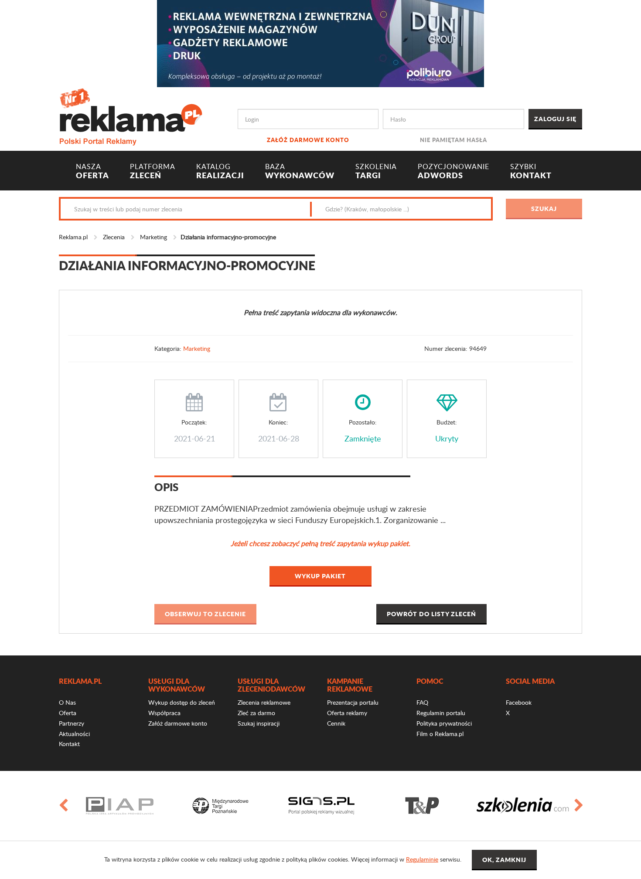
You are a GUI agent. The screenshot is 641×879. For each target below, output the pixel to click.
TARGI (376, 171)
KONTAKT (531, 171)
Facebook (519, 702)
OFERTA (92, 171)
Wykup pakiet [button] (320, 575)
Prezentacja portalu (352, 702)
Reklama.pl (73, 237)
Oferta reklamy (347, 713)
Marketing (153, 237)
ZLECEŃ (152, 171)
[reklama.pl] (130, 115)
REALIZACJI (220, 171)
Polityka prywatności (444, 723)
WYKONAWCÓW (299, 171)
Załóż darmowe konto (308, 140)
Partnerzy (71, 723)
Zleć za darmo (256, 713)
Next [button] (578, 806)
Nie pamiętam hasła (453, 140)
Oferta (67, 713)
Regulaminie (422, 859)
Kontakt (69, 744)
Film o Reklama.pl (440, 734)
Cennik (336, 723)
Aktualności (74, 734)
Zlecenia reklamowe (264, 702)
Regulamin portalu (440, 713)
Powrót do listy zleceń (431, 613)
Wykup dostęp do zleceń (181, 702)
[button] (205, 614)
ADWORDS (453, 171)
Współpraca (164, 713)
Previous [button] (62, 806)
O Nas (67, 702)
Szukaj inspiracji (259, 723)
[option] (119, 806)
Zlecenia (114, 237)
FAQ (422, 702)
